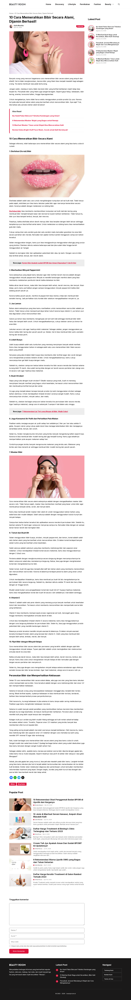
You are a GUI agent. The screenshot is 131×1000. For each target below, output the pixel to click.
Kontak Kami (108, 974)
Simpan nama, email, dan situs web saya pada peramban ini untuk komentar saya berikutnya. (39, 946)
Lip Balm (22, 784)
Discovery (59, 4)
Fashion (97, 4)
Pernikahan (85, 4)
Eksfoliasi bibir (15, 211)
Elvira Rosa (38, 834)
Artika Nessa (38, 848)
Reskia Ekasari (39, 805)
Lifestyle (72, 4)
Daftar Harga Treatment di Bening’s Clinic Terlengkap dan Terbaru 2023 (54, 830)
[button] (119, 4)
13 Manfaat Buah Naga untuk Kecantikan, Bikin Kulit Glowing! (107, 35)
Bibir (13, 784)
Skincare (80, 26)
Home (48, 4)
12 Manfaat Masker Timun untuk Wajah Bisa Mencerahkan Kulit (38, 125)
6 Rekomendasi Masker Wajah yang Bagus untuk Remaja (35, 120)
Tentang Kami (108, 970)
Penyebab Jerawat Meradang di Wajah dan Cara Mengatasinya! (107, 43)
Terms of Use (108, 979)
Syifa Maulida (38, 819)
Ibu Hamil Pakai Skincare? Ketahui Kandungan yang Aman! (36, 116)
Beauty (108, 4)
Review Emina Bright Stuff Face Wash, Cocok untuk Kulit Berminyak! (40, 130)
